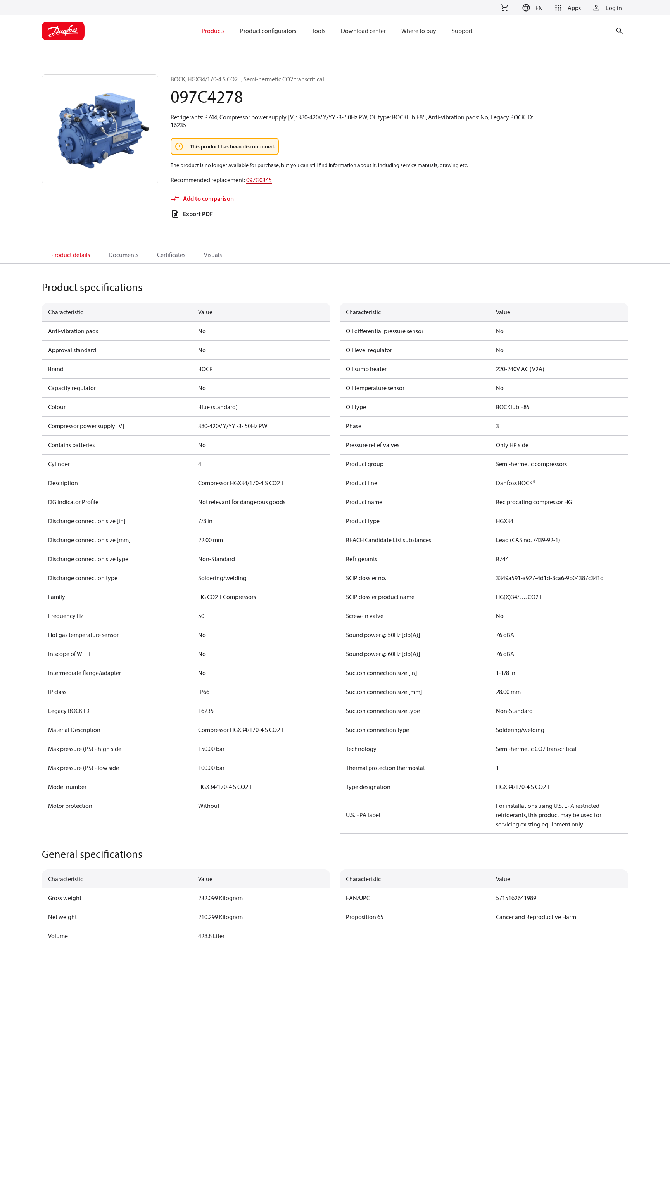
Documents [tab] (123, 254)
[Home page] (63, 31)
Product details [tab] (70, 254)
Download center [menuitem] (363, 30)
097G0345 (259, 180)
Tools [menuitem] (318, 30)
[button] (531, 8)
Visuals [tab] (213, 254)
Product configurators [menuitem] (268, 30)
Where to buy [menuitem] (418, 30)
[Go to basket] (504, 8)
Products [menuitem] (213, 30)
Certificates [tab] (171, 254)
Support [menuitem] (462, 30)
